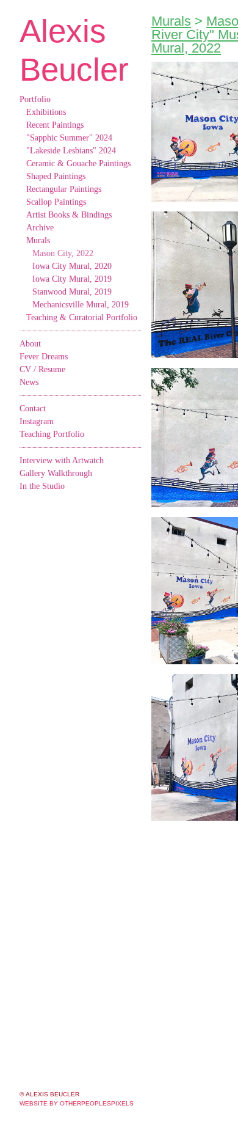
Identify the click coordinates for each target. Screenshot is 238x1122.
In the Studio (42, 486)
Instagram (37, 421)
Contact (33, 408)
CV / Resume (42, 369)
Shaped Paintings (55, 176)
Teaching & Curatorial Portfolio (81, 317)
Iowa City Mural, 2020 (72, 266)
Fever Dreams (44, 356)
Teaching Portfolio (52, 434)
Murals (38, 240)
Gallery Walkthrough (56, 473)
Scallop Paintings (56, 202)
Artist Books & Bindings (69, 214)
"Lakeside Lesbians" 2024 (71, 150)
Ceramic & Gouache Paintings (78, 163)
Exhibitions (46, 112)
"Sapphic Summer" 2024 (69, 137)
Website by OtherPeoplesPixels (77, 1103)
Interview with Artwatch (62, 460)
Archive (40, 227)
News (29, 382)
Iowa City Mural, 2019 (72, 279)
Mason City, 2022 (62, 253)
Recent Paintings (55, 125)
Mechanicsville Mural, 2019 (80, 304)
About (30, 343)
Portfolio (35, 99)
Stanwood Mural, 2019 (72, 291)
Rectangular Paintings (63, 189)
